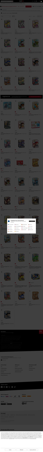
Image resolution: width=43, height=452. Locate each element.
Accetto (10, 449)
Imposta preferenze (33, 449)
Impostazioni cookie (11, 438)
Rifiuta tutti (21, 449)
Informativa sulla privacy (33, 438)
